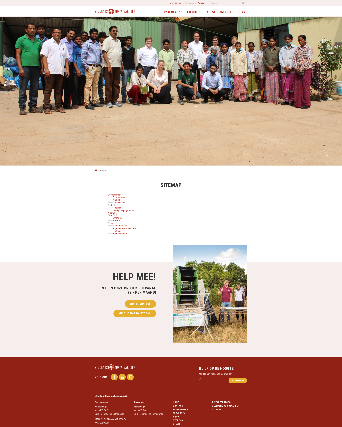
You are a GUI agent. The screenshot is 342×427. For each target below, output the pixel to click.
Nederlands (190, 3)
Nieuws (211, 12)
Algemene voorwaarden (124, 228)
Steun (111, 223)
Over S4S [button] (226, 12)
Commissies (119, 202)
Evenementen (114, 194)
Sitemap (216, 409)
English (201, 3)
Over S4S (112, 215)
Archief (116, 199)
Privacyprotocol (222, 402)
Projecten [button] (194, 12)
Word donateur (120, 225)
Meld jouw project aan (123, 210)
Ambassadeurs (120, 233)
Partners (117, 230)
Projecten (112, 205)
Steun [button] (242, 12)
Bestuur (116, 220)
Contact (178, 3)
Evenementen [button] (172, 12)
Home (170, 3)
